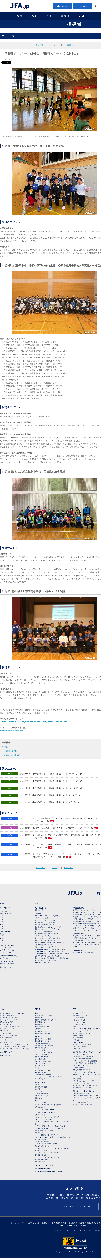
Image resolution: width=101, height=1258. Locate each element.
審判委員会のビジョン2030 (43, 1015)
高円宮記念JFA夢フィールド (82, 1044)
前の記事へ (40, 45)
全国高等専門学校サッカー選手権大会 (47, 956)
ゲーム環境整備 (78, 1038)
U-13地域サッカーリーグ (81, 940)
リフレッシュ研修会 (41, 1050)
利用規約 (45, 1223)
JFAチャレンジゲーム (7, 1024)
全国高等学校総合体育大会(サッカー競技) (86, 921)
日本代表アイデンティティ (8, 967)
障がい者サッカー (6, 1040)
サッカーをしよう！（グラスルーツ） (12, 1013)
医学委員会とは (40, 1107)
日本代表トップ (5, 908)
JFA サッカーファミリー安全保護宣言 (47, 1117)
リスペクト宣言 (40, 1115)
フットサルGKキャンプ (80, 1031)
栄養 (36, 1100)
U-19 (1, 920)
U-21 (1, 918)
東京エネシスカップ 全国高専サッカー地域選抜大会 (51, 958)
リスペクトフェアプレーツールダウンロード (49, 1157)
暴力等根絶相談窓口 (41, 1159)
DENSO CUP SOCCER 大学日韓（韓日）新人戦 (50, 951)
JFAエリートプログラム (80, 1022)
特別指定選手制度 (78, 1035)
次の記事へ (68, 45)
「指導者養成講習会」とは (43, 1043)
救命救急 (38, 1089)
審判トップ (38, 1013)
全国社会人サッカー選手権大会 (45, 931)
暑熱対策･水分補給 (41, 1087)
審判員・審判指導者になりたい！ (45, 1020)
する (49, 16)
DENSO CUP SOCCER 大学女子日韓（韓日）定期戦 (52, 953)
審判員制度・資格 (40, 1022)
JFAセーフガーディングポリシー (45, 1119)
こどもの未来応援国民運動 (81, 1070)
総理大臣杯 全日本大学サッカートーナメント (49, 942)
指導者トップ (39, 1037)
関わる (65, 16)
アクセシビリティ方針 (31, 1223)
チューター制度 (40, 1065)
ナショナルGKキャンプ (80, 1024)
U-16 (1, 926)
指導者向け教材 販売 (41, 1057)
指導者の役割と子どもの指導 (44, 1130)
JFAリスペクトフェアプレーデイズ (46, 1144)
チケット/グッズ (82, 6)
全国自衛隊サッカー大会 (43, 936)
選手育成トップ (78, 1013)
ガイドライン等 (40, 1079)
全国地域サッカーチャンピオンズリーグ (48, 927)
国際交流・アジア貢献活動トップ (83, 1091)
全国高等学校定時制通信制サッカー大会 (86, 923)
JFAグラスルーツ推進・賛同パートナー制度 (14, 1049)
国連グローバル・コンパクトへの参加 (85, 1085)
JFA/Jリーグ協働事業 (79, 1046)
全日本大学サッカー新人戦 (43, 945)
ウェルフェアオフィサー (43, 1146)
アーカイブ (54, 1230)
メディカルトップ (40, 1082)
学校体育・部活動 (10, 751)
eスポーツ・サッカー (7, 963)
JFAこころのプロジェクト (81, 1065)
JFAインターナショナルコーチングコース (48, 1077)
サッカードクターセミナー (43, 1091)
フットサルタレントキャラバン (83, 1033)
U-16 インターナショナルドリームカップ (86, 930)
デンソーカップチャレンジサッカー (46, 947)
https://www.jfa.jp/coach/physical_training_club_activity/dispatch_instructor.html (34, 721)
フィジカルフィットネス (43, 1070)
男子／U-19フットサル (7, 950)
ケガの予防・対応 (40, 1102)
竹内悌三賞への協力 (79, 1067)
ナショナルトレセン (79, 1020)
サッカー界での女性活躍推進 (82, 1059)
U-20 (1, 936)
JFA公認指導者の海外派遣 (43, 1074)
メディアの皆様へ (70, 1230)
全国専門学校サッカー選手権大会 (45, 960)
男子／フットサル (6, 948)
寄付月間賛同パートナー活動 (82, 1087)
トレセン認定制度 (78, 1017)
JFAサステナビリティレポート (82, 1083)
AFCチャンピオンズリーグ (43, 918)
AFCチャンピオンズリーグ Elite (45, 920)
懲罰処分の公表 (40, 1161)
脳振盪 (37, 1084)
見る (35, 16)
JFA (74, 1008)
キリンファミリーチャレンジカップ (11, 1026)
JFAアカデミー (77, 1040)
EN (96, 5)
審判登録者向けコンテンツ (43, 1026)
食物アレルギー (40, 1098)
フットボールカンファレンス (44, 1052)
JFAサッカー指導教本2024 (43, 1054)
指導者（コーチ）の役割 (43, 1039)
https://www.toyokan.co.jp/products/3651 (17, 730)
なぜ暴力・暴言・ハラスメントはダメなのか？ (50, 1128)
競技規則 (38, 1029)
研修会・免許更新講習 (12, 755)
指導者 (74, 24)
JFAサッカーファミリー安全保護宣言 (85, 1061)
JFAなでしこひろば (6, 1022)
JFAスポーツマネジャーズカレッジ (84, 1072)
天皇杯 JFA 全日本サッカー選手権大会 (47, 916)
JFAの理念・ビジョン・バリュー (74, 1206)
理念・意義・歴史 (40, 1059)
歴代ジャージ (4, 969)
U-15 (1, 928)
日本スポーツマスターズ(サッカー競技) (47, 938)
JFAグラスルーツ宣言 (7, 1015)
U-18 (1, 922)
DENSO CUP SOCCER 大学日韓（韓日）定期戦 (50, 949)
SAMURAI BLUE (5, 913)
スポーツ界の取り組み (42, 1141)
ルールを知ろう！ (6, 1055)
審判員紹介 (38, 1024)
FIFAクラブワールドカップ (43, 962)
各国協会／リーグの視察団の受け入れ (85, 1104)
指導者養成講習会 (40, 1048)
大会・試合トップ (40, 908)
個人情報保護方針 (59, 1223)
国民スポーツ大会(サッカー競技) (45, 925)
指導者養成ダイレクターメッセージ (46, 1041)
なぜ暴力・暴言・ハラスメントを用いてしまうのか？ (52, 1126)
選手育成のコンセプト (80, 1015)
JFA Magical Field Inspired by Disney (12, 1020)
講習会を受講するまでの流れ (44, 1045)
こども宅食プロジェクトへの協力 (83, 1081)
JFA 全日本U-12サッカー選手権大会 (84, 952)
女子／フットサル (6, 952)
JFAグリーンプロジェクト (81, 1054)
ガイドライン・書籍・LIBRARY (45, 1109)
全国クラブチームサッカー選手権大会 (47, 929)
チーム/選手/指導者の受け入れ (82, 1102)
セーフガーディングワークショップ (46, 1153)
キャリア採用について (89, 1230)
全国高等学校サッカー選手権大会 (84, 919)
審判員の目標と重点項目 (43, 1033)
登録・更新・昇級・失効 (43, 1061)
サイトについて (13, 1223)
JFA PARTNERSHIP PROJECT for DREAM (49, 1172)
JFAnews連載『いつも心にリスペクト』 (48, 1135)
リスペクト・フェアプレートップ (45, 1113)
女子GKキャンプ (78, 1026)
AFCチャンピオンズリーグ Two (45, 922)
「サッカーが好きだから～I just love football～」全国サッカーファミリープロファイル (15, 1045)
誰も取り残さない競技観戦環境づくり (85, 1056)
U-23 (1, 915)
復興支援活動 (77, 1079)
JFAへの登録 (62, 6)
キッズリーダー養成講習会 (8, 1035)
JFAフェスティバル (6, 1042)
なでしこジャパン (6, 934)
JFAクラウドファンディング (44, 1165)
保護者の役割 (39, 1132)
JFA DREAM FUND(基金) (43, 1168)
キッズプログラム (6, 1033)
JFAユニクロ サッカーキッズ (9, 1017)
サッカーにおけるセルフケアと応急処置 (48, 1105)
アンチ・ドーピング (41, 1096)
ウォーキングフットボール (8, 1028)
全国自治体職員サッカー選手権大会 (46, 933)
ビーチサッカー (5, 958)
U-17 (1, 924)
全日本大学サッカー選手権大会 (45, 940)
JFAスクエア (4, 1031)
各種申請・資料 (40, 1063)
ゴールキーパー (40, 1068)
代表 (20, 16)
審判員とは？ (39, 1017)
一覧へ (54, 45)
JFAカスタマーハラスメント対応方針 (75, 1225)
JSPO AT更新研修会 (41, 1093)
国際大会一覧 (39, 910)
